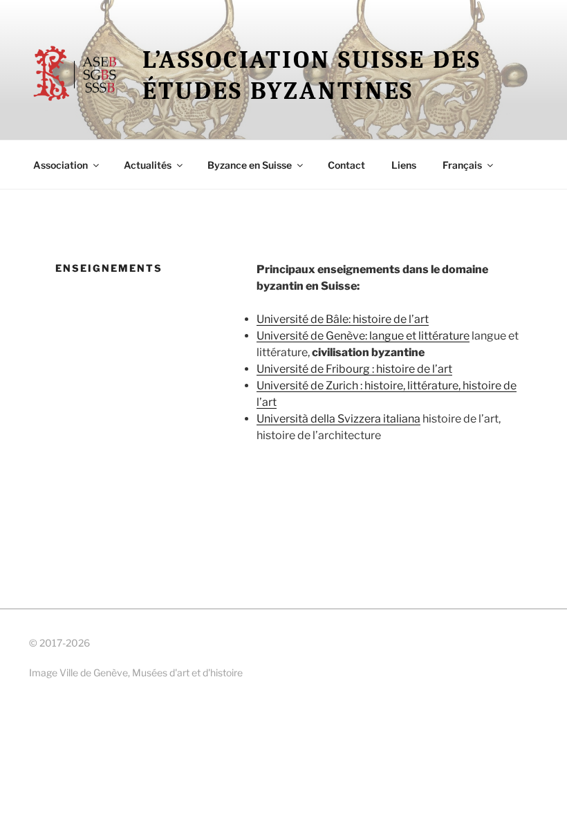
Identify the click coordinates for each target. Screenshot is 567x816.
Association (60, 165)
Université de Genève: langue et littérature (363, 335)
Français (462, 165)
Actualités (147, 165)
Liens (403, 165)
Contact (346, 165)
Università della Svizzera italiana (338, 418)
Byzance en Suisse (249, 165)
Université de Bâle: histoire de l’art (343, 319)
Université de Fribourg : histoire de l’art (354, 368)
